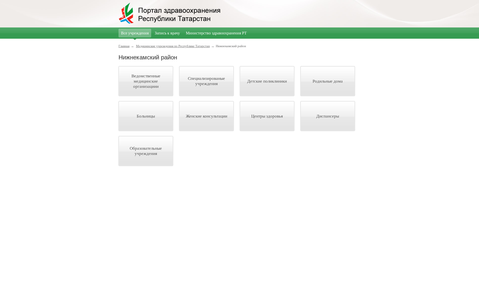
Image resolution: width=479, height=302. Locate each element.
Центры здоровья (267, 116)
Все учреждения (135, 33)
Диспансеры (327, 116)
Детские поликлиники (267, 81)
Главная (124, 46)
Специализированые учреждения (206, 81)
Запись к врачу (167, 33)
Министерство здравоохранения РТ (216, 33)
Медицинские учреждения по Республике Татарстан (173, 46)
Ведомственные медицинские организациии (145, 81)
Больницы (146, 116)
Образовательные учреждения (146, 151)
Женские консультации (206, 116)
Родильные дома (328, 81)
